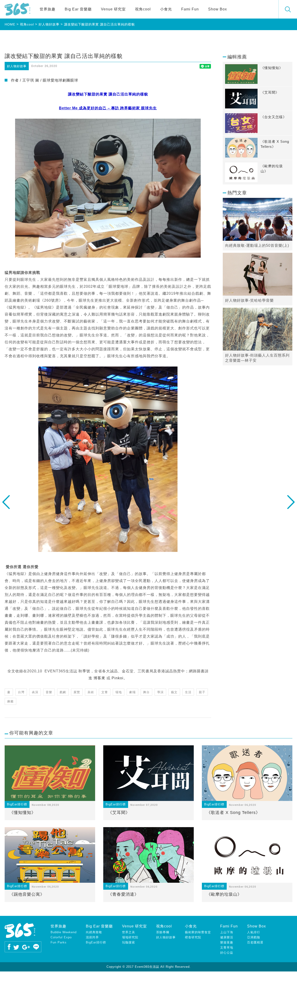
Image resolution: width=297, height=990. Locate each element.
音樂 (49, 692)
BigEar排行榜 (96, 942)
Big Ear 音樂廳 (78, 9)
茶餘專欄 (162, 932)
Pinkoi (117, 678)
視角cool (143, 9)
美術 (90, 692)
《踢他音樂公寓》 (27, 894)
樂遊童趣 (226, 942)
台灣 (21, 692)
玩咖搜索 (128, 942)
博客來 (99, 678)
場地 (118, 692)
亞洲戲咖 (253, 937)
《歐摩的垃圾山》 (224, 894)
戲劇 (63, 692)
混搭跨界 (92, 937)
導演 (160, 692)
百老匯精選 (255, 942)
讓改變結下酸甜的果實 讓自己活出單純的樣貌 (99, 24)
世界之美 (128, 932)
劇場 (132, 692)
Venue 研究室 (113, 9)
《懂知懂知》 (22, 812)
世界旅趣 (47, 9)
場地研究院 (130, 937)
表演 (35, 692)
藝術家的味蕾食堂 (198, 932)
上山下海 (226, 932)
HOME (10, 24)
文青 (104, 692)
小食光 (166, 9)
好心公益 (226, 952)
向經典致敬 (94, 932)
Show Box (217, 9)
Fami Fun (190, 9)
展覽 (77, 692)
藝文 (174, 692)
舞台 (146, 692)
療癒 (10, 701)
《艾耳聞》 (119, 812)
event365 (17, 9)
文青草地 (226, 947)
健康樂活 (226, 937)
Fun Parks (59, 942)
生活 (188, 692)
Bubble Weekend (64, 932)
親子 (202, 692)
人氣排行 (253, 932)
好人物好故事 (49, 24)
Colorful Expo (61, 937)
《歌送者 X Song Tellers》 (233, 812)
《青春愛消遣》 (123, 894)
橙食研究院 (193, 937)
